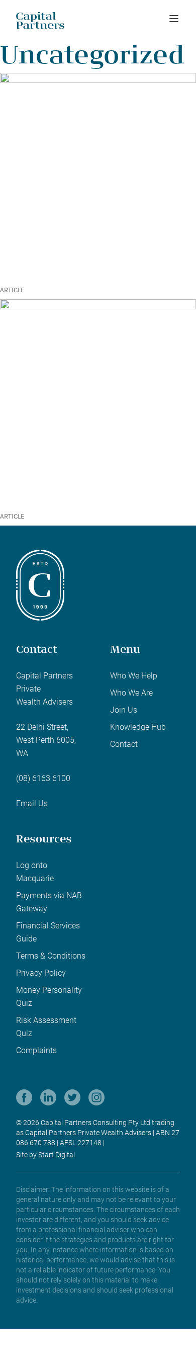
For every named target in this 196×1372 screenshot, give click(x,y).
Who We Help (133, 675)
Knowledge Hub (138, 727)
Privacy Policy (41, 973)
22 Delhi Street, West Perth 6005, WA (46, 740)
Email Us (32, 803)
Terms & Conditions (50, 956)
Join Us (123, 710)
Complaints (36, 1050)
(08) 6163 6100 (43, 778)
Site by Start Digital (45, 1155)
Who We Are (131, 693)
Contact (124, 744)
